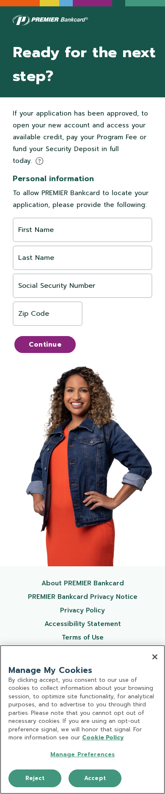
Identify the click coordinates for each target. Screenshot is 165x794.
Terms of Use (103, 637)
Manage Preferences (82, 754)
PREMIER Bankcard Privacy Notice (86, 596)
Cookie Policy (103, 737)
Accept (95, 778)
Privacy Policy (102, 610)
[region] (82, 719)
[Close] (155, 657)
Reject (35, 778)
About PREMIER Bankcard (93, 583)
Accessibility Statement (94, 624)
